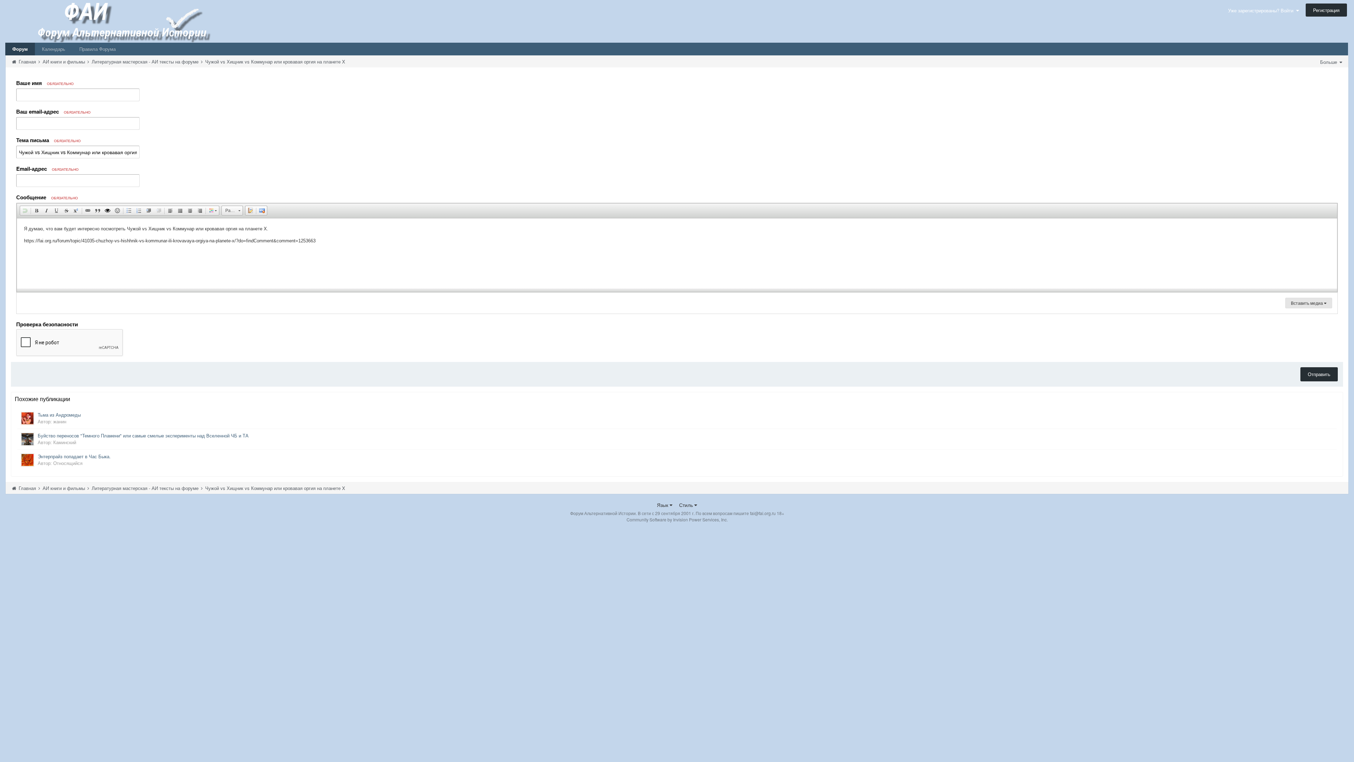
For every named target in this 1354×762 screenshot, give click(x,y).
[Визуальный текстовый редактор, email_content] (677, 253)
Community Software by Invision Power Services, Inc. (677, 519)
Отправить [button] (1319, 374)
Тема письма (48, 140)
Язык (663, 504)
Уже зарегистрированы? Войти (1262, 10)
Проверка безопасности (47, 323)
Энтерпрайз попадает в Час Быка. (74, 456)
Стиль (686, 504)
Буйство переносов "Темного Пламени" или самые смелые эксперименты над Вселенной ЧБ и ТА (143, 435)
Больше (1329, 62)
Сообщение (47, 197)
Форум (20, 49)
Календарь (53, 49)
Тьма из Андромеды (59, 414)
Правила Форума (97, 49)
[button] (25, 210)
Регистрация (1326, 10)
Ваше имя (45, 83)
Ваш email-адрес (53, 111)
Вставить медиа (1307, 303)
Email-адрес (47, 169)
